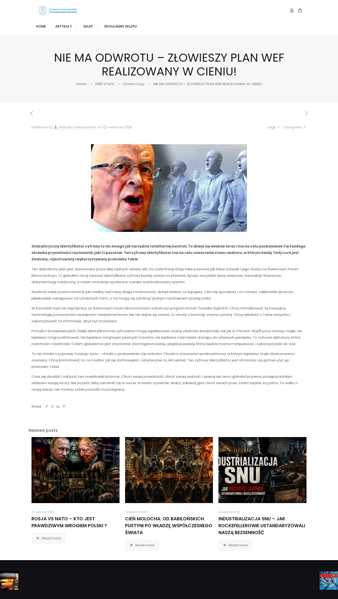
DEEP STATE (104, 83)
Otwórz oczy (133, 83)
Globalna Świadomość (77, 127)
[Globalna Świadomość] (56, 10)
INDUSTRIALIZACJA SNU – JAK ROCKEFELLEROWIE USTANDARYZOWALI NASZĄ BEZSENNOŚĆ (261, 525)
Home (81, 83)
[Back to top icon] (316, 589)
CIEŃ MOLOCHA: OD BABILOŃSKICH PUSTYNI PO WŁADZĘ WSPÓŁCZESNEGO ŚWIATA (168, 525)
